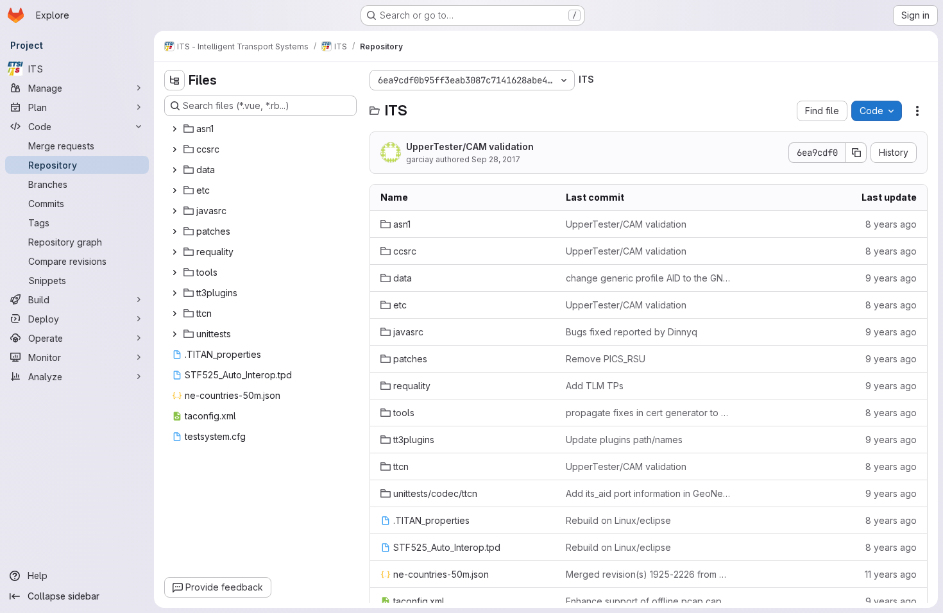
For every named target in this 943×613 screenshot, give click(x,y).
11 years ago (891, 574)
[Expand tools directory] (174, 272)
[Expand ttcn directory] (174, 313)
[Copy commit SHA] (856, 152)
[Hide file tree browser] (174, 80)
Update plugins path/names (624, 439)
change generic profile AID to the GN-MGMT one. (648, 278)
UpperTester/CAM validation (470, 146)
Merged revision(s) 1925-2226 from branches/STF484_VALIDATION (648, 574)
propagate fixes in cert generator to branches (648, 412)
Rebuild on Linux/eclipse (618, 520)
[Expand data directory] (174, 170)
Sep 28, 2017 (495, 159)
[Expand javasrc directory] (174, 211)
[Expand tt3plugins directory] (174, 293)
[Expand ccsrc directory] (174, 149)
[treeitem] (262, 129)
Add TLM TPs (595, 385)
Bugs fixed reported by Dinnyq (631, 331)
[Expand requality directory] (174, 252)
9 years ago (891, 278)
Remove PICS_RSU (605, 358)
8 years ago (891, 224)
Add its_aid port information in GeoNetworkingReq (648, 493)
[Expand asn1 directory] (174, 129)
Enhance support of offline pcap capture (648, 601)
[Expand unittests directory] (174, 334)
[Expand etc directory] (174, 190)
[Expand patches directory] (174, 231)
